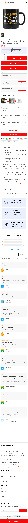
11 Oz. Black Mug (6, 50)
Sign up (23, 510)
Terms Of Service (5, 499)
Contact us (4, 494)
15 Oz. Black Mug (9, 48)
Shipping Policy (5, 479)
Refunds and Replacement (8, 476)
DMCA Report (10, 516)
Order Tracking (5, 489)
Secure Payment (5, 481)
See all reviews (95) (14, 237)
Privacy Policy (4, 474)
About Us (3, 491)
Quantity (3, 54)
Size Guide (3, 496)
